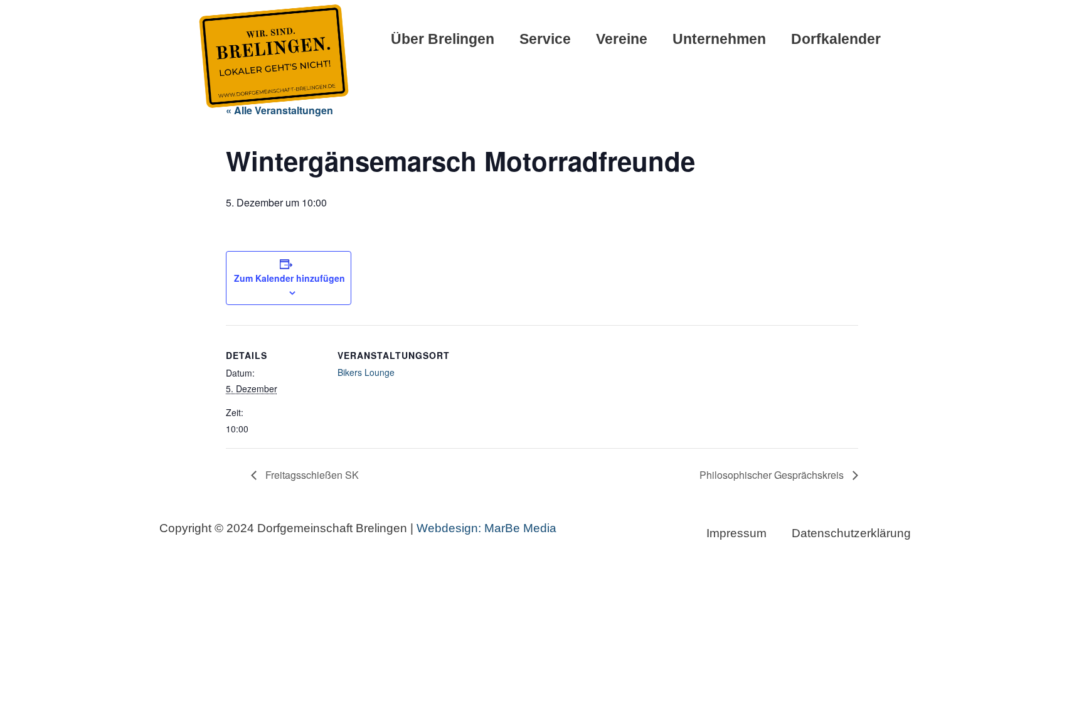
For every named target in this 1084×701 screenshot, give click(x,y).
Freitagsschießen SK (311, 475)
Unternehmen (719, 39)
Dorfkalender (836, 39)
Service (545, 39)
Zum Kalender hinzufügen (289, 278)
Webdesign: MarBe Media (484, 528)
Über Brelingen (442, 39)
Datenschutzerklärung (851, 533)
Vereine (621, 39)
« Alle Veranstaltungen (279, 110)
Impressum (736, 533)
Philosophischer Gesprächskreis (772, 475)
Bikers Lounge (366, 372)
